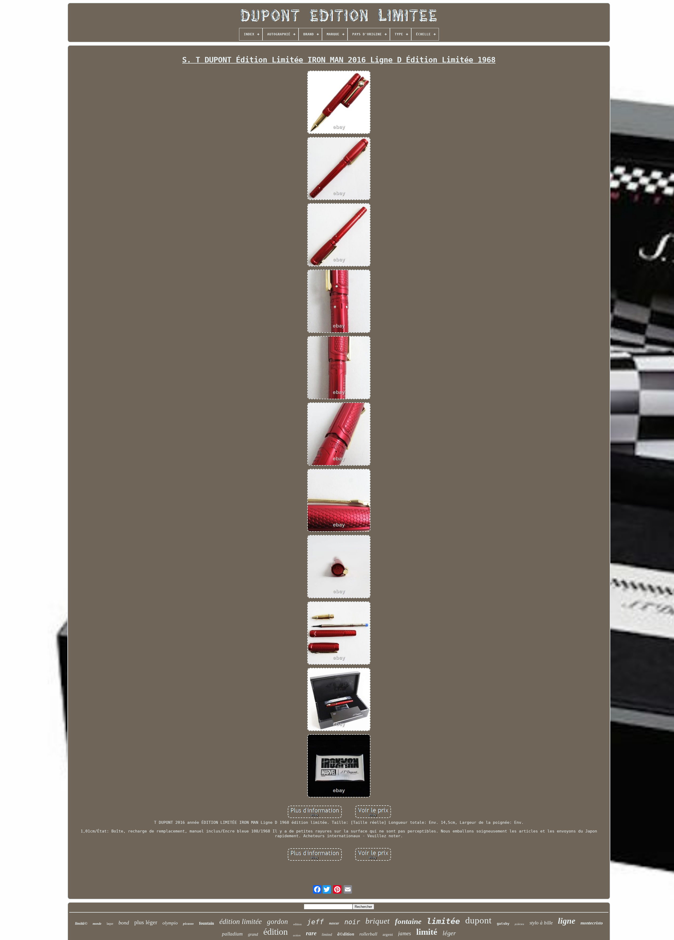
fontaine (408, 921)
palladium (232, 934)
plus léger (145, 922)
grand (253, 934)
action (297, 935)
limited (327, 935)
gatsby (503, 924)
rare (311, 933)
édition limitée (240, 921)
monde (97, 924)
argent (388, 934)
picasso (188, 924)
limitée (443, 921)
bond (123, 923)
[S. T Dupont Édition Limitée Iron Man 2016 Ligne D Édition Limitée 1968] (338, 103)
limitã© (81, 923)
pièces (519, 924)
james (404, 933)
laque (110, 924)
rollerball (368, 934)
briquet (377, 921)
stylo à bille (541, 923)
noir (352, 922)
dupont (478, 920)
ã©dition (345, 934)
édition (275, 932)
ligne (566, 921)
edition (297, 924)
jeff (315, 922)
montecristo (592, 923)
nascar (334, 923)
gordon (277, 922)
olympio (170, 923)
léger (449, 933)
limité (426, 932)
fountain (206, 923)
